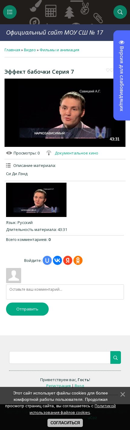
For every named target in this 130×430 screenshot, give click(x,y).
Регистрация (58, 385)
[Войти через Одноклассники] (78, 260)
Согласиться (65, 423)
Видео (30, 49)
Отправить (27, 309)
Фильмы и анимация (59, 49)
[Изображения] (36, 200)
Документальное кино (76, 153)
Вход (79, 385)
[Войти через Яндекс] (67, 260)
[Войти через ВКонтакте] (57, 260)
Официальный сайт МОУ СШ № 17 (54, 32)
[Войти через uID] (47, 260)
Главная (12, 49)
